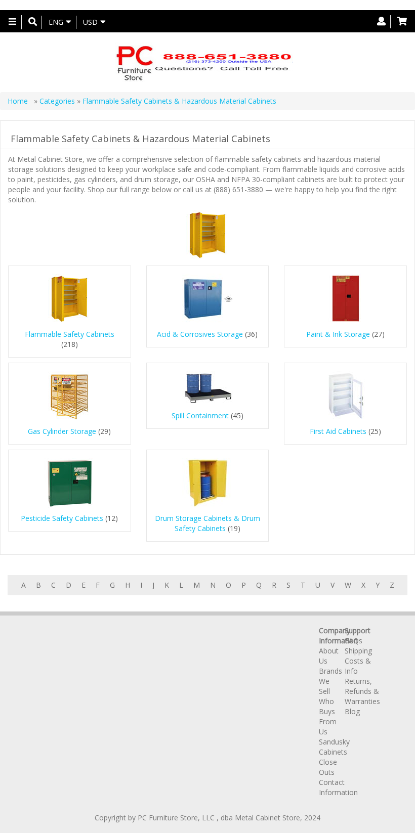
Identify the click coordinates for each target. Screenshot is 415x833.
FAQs (353, 640)
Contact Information (338, 787)
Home (19, 101)
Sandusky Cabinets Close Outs (334, 757)
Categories (58, 101)
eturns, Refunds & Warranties (362, 691)
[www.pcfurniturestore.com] (203, 62)
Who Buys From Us (328, 716)
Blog (352, 711)
